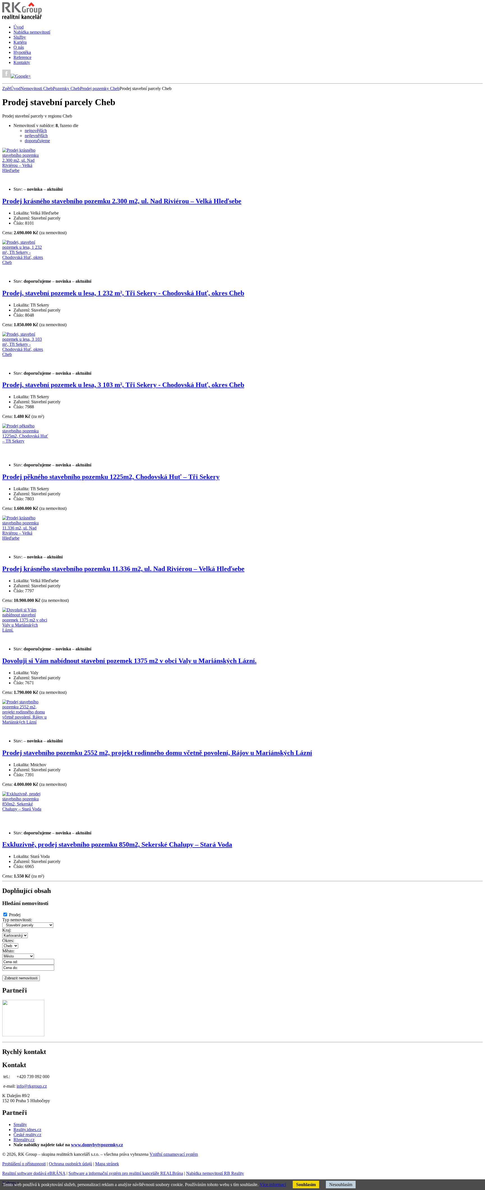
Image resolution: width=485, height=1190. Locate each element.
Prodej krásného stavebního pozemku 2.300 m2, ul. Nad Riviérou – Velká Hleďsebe (121, 201)
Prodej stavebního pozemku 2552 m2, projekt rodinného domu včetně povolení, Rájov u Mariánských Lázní (157, 752)
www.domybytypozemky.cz (97, 1144)
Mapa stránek (107, 1163)
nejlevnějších (36, 135)
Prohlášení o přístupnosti (24, 1163)
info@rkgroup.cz (32, 1086)
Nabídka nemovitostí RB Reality (215, 1173)
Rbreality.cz (24, 1139)
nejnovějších (36, 130)
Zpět (6, 88)
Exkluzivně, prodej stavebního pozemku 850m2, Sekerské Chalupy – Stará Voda (117, 844)
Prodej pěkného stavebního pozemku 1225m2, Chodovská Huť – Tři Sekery (110, 476)
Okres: (8, 940)
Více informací (273, 1184)
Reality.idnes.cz (27, 1129)
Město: (8, 951)
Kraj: (6, 930)
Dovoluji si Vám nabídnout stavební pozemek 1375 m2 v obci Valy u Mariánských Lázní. (129, 660)
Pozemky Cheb (66, 88)
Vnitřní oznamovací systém (174, 1154)
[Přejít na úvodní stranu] (22, 17)
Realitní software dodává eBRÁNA (33, 1173)
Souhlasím (306, 1184)
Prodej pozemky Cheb (100, 88)
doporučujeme (37, 140)
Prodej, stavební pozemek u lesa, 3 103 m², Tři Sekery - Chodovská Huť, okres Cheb (123, 384)
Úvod (15, 88)
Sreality (20, 1124)
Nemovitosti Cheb (36, 88)
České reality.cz (27, 1134)
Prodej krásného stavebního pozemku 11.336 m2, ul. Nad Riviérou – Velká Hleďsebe (123, 568)
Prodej (14, 914)
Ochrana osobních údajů (70, 1163)
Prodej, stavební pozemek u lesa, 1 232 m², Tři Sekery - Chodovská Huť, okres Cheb (123, 293)
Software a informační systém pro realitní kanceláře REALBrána (125, 1173)
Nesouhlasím (340, 1184)
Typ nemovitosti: (17, 919)
